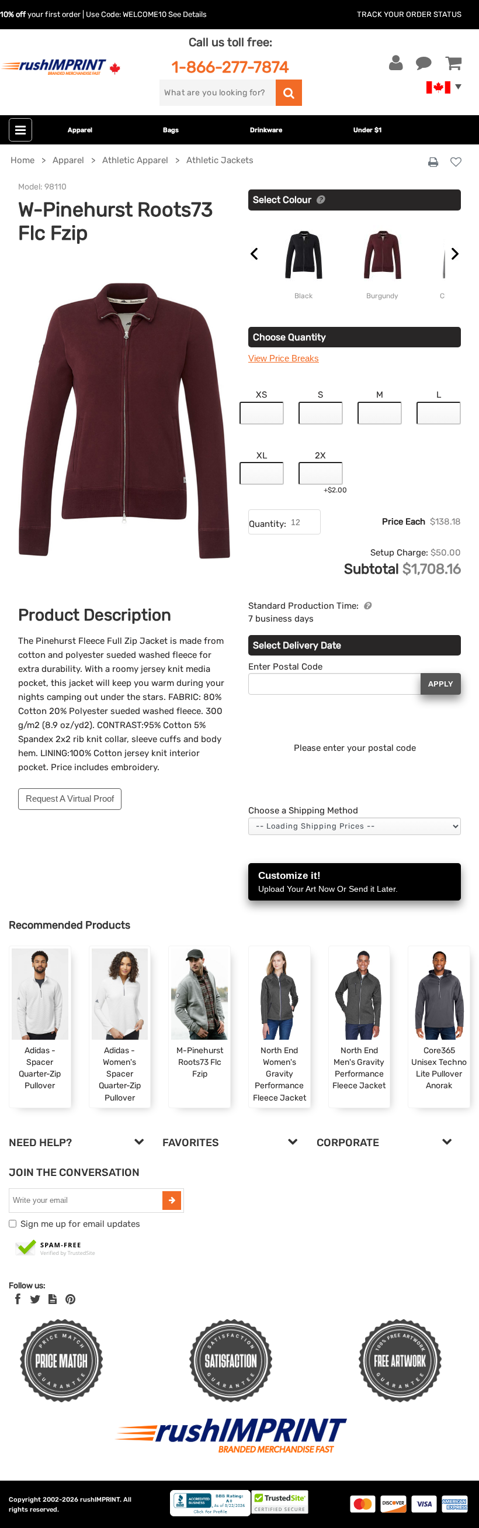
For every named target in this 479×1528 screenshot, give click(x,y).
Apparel (80, 130)
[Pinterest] (70, 1299)
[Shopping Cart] (453, 63)
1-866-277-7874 (230, 67)
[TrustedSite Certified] (55, 1248)
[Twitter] (35, 1299)
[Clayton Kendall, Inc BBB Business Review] (210, 1514)
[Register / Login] (396, 63)
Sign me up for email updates (80, 1224)
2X (320, 455)
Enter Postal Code (285, 666)
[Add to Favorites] (455, 162)
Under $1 (367, 130)
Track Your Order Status (409, 14)
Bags (171, 130)
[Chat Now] (424, 63)
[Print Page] (433, 162)
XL (261, 455)
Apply (440, 684)
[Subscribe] (171, 1200)
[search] (289, 93)
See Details (187, 14)
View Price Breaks (283, 358)
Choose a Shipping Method (303, 810)
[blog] (52, 1299)
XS (261, 394)
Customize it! (328, 882)
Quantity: (267, 524)
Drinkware (266, 130)
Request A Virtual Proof (70, 798)
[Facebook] (17, 1299)
